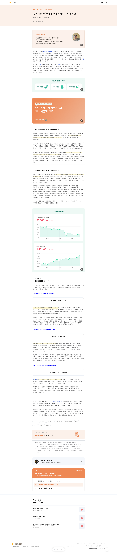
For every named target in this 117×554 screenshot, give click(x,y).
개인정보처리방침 (93, 548)
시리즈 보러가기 (78, 470)
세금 (94, 544)
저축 (40, 9)
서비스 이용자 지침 (102, 548)
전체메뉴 (106, 2)
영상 (68, 546)
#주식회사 (36, 421)
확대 (81, 45)
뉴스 (64, 546)
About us (104, 546)
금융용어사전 (98, 546)
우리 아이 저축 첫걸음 (47, 9)
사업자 (104, 544)
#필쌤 (41, 425)
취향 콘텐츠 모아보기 (89, 546)
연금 (101, 544)
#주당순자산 (59, 421)
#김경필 (47, 425)
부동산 (89, 544)
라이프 (85, 544)
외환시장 (50, 51)
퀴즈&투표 (73, 546)
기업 (83, 59)
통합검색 (102, 2)
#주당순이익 (50, 421)
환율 (59, 65)
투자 (78, 544)
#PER (76, 421)
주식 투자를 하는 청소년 (57, 402)
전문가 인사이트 (80, 546)
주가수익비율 (36, 379)
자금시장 (45, 51)
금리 (41, 65)
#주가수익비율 (68, 421)
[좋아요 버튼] (55, 549)
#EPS (35, 425)
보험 (97, 544)
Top (107, 549)
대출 (81, 544)
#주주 (43, 421)
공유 (62, 549)
